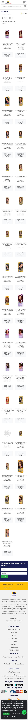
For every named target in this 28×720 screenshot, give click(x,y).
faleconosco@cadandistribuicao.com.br (14, 676)
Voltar (24, 13)
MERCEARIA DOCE (14, 650)
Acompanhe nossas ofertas (15, 678)
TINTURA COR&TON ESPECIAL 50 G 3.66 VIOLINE (7, 78)
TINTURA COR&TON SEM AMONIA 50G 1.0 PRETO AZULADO (20, 277)
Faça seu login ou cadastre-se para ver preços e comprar (7, 55)
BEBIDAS (14, 632)
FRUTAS (14, 635)
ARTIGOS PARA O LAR (14, 629)
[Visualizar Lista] (12, 18)
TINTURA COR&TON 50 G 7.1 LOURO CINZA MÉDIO (7, 509)
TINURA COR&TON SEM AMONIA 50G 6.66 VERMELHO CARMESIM (7, 45)
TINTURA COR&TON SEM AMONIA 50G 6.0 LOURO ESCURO (20, 344)
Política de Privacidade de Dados (14, 664)
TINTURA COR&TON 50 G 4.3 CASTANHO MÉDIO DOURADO (7, 477)
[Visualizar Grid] (10, 18)
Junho (20, 657)
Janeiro (5, 657)
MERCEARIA (14, 647)
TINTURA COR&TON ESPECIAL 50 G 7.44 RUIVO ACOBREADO (7, 410)
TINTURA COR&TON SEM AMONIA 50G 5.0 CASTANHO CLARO (7, 377)
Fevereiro (11, 657)
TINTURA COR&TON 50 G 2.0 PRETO (20, 111)
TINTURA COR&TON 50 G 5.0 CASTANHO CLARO (20, 509)
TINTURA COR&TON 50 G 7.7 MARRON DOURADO (7, 310)
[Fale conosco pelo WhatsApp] (24, 712)
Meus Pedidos (9, 584)
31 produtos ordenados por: (8, 21)
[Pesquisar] (25, 6)
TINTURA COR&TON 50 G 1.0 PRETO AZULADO (7, 111)
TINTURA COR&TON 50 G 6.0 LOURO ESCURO (20, 177)
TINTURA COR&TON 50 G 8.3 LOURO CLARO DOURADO (7, 244)
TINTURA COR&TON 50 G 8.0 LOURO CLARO (7, 542)
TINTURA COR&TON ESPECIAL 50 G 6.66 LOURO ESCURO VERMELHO (20, 45)
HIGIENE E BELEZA (14, 638)
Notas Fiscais (9, 587)
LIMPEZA (14, 644)
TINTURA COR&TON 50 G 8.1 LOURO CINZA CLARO (21, 243)
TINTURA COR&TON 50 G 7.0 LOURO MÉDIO (7, 210)
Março (16, 657)
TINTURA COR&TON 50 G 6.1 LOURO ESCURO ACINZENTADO (20, 443)
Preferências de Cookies (10, 716)
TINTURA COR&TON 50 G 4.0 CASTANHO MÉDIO (20, 144)
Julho (23, 657)
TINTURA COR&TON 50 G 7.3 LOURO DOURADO (20, 210)
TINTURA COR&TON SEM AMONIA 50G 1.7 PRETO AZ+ (7, 277)
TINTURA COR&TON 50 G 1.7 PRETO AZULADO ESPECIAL (20, 410)
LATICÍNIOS (14, 641)
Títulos (21, 584)
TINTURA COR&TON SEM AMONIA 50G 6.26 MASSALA (20, 311)
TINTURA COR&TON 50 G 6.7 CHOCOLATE (20, 78)
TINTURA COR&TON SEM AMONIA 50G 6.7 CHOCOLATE (7, 344)
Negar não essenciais (17, 713)
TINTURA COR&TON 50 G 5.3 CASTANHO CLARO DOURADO (7, 178)
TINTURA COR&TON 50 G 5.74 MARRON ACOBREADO (20, 477)
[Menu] (2, 2)
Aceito (6, 713)
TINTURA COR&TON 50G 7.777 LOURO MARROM (7, 443)
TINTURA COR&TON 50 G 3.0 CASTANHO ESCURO (7, 144)
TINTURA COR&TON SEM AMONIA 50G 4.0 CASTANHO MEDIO (20, 377)
